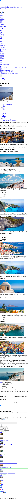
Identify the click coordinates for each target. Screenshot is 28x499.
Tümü (1, 432)
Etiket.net (3, 78)
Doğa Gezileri (3, 79)
